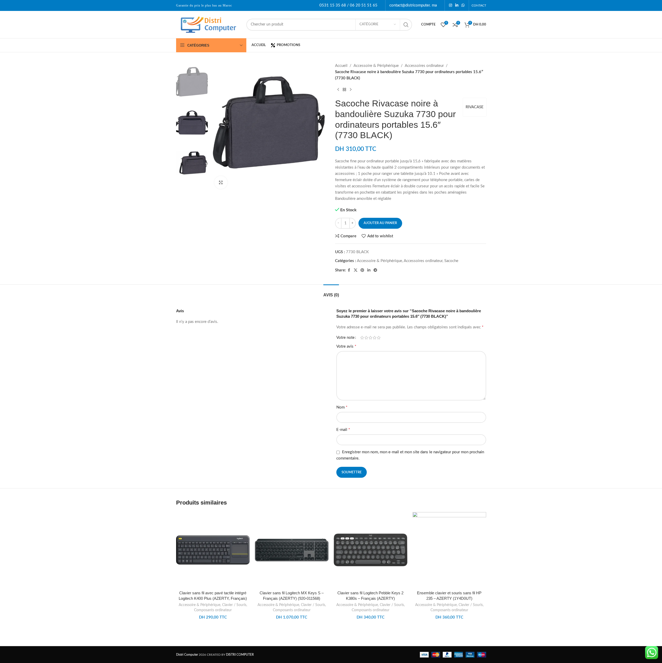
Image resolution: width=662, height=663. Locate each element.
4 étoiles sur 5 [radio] (374, 338)
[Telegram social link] (375, 270)
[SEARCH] (406, 25)
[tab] (331, 292)
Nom (342, 407)
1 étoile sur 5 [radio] (362, 338)
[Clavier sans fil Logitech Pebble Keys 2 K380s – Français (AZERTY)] (370, 550)
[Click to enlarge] (220, 182)
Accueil (341, 66)
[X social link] (355, 270)
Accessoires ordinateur (424, 66)
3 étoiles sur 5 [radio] (370, 338)
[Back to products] (344, 90)
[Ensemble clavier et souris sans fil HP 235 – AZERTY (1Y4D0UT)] (449, 550)
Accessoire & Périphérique (376, 66)
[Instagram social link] (450, 5)
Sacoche (451, 261)
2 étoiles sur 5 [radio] (366, 338)
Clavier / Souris (234, 605)
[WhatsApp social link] (463, 5)
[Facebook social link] (349, 270)
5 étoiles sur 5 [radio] (379, 338)
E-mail (343, 430)
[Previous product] (338, 90)
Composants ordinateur (213, 610)
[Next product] (351, 90)
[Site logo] (208, 24)
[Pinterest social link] (362, 270)
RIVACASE (475, 107)
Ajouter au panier (380, 223)
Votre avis (346, 346)
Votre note (345, 338)
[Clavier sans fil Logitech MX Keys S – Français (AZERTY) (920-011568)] (292, 550)
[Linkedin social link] (457, 5)
